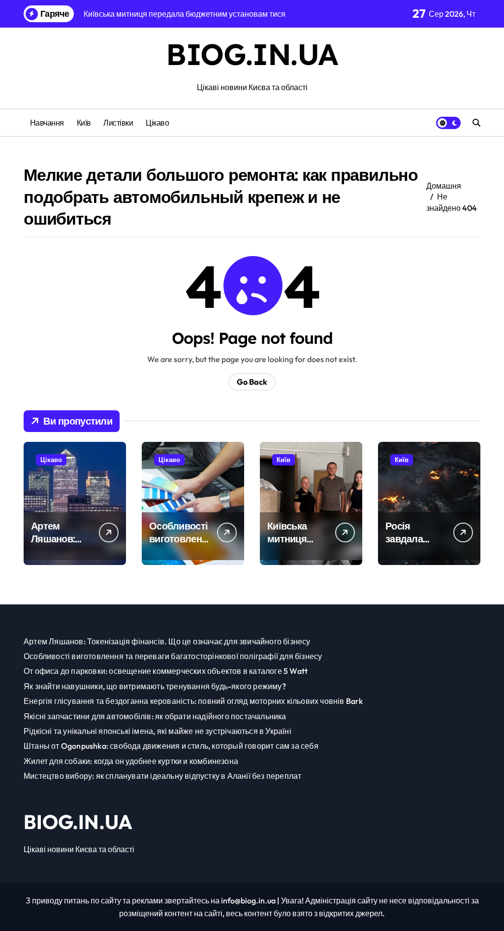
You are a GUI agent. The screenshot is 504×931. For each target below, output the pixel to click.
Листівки (118, 123)
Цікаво (157, 123)
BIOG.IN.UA (252, 53)
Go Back (252, 382)
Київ (84, 123)
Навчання (47, 123)
